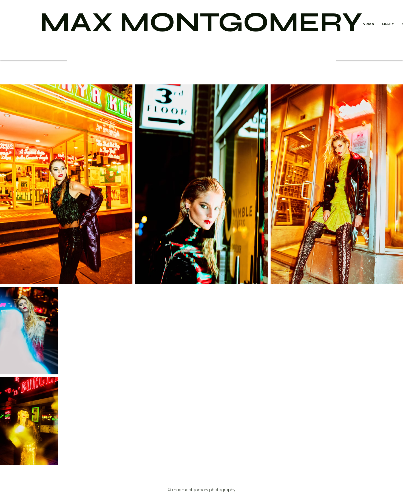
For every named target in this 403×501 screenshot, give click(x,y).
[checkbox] (12, 272)
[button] (388, 24)
